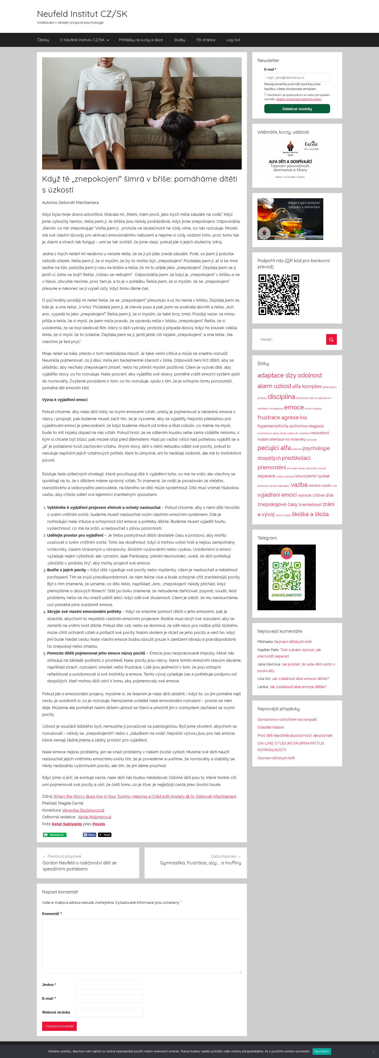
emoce (294, 407)
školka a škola (310, 514)
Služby (179, 39)
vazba (299, 484)
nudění (262, 439)
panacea (311, 439)
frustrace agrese (278, 417)
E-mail (49, 998)
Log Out (233, 39)
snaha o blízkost (285, 476)
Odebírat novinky (297, 109)
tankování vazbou (267, 486)
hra (303, 417)
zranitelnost (310, 504)
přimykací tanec (296, 468)
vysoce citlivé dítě (315, 495)
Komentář (52, 914)
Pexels (99, 824)
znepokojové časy (277, 504)
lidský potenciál (289, 433)
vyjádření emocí (277, 495)
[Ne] (373, 1051)
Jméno (49, 985)
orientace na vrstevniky (287, 439)
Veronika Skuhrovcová (83, 810)
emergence (276, 408)
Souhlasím (322, 1051)
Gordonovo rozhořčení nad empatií (286, 719)
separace (266, 475)
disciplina (281, 396)
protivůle (297, 449)
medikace (304, 433)
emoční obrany (313, 408)
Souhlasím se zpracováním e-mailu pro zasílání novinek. (297, 97)
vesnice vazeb (319, 485)
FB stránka (205, 39)
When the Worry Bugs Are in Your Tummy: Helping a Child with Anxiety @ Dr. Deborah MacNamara (145, 796)
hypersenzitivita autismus (282, 425)
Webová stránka (56, 1012)
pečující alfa (274, 447)
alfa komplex (307, 386)
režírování (311, 468)
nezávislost (320, 433)
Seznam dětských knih (293, 641)
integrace (316, 426)
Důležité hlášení (270, 727)
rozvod (322, 468)
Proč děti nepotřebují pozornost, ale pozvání (294, 735)
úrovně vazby (283, 515)
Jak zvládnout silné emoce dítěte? (300, 678)
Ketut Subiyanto (67, 824)
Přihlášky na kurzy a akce (141, 39)
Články (43, 39)
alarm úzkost (274, 385)
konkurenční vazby (268, 433)
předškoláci (296, 458)
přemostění (271, 467)
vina (334, 486)
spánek (324, 476)
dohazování (302, 398)
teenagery (284, 486)
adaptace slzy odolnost (289, 375)
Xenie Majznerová (94, 817)
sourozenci (306, 475)
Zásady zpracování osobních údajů (298, 99)
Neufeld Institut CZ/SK (82, 13)
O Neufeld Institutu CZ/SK (82, 39)
